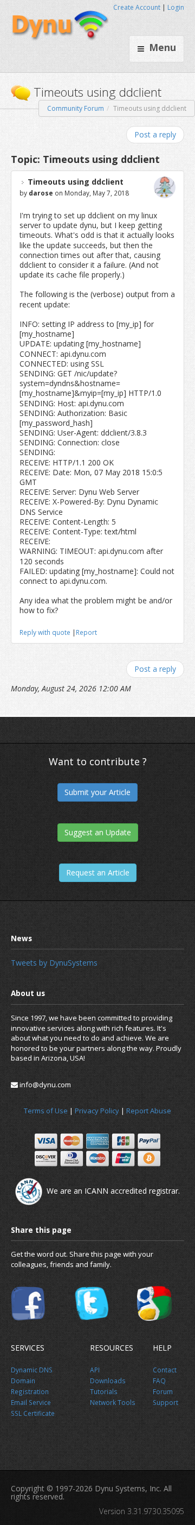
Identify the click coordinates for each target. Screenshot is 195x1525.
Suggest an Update (97, 832)
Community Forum (75, 108)
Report (86, 632)
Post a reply (155, 134)
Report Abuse (148, 1111)
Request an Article (97, 872)
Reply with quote (45, 632)
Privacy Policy (97, 1111)
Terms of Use (46, 1111)
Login (175, 7)
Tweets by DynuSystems (54, 962)
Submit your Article (97, 792)
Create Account (136, 7)
